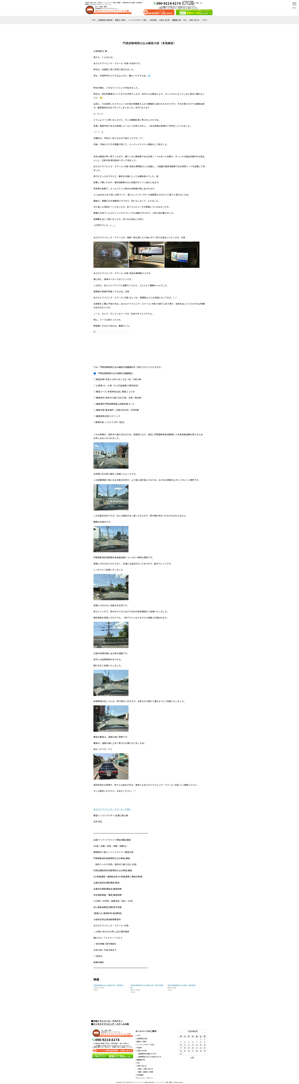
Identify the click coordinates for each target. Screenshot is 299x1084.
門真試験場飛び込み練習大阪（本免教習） (109, 985)
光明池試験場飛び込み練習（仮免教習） (182, 985)
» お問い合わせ (140, 1066)
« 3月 (192, 1057)
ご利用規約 (139, 1075)
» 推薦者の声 (140, 1060)
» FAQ (137, 1063)
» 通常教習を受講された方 (145, 1054)
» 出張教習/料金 (141, 1038)
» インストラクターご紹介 (145, 1044)
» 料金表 (138, 1048)
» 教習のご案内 (140, 1041)
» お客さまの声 (140, 1051)
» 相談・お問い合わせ (144, 1069)
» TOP (137, 1035)
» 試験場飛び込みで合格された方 (148, 1057)
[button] (110, 255)
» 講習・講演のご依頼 (144, 1072)
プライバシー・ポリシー (144, 1078)
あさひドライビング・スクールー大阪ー (112, 809)
